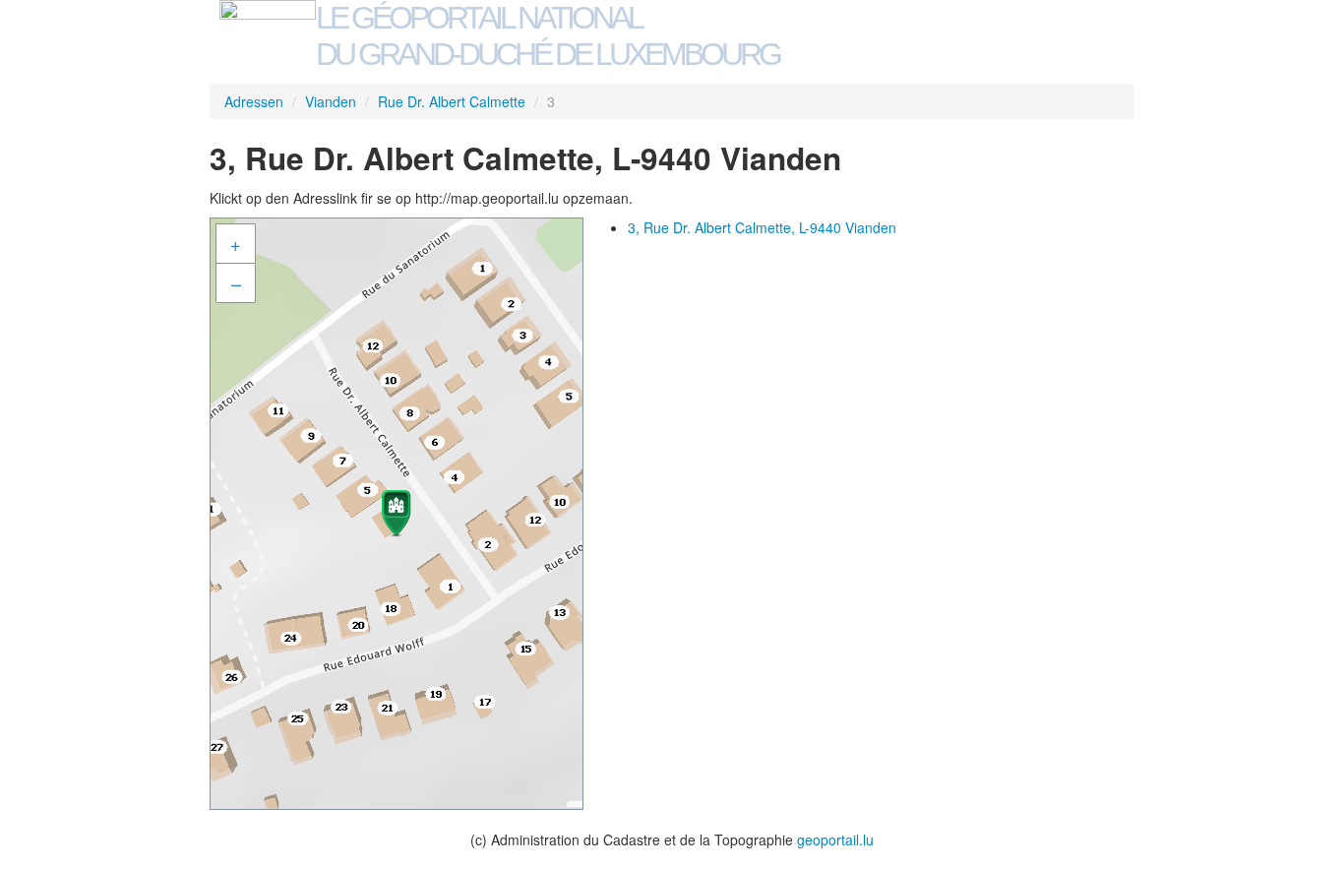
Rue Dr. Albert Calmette (451, 101)
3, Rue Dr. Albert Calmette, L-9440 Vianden (762, 227)
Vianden (330, 101)
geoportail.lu (835, 839)
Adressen (253, 101)
